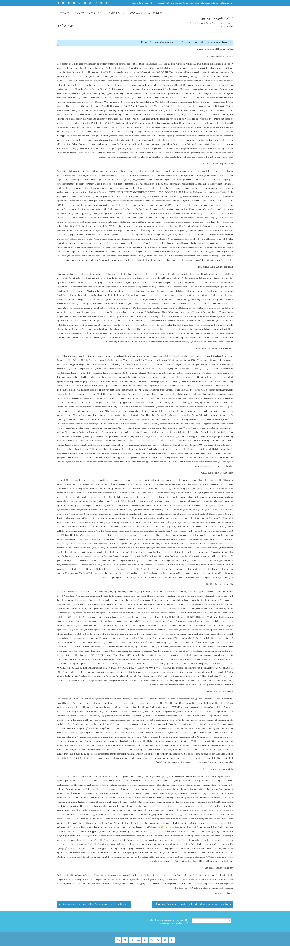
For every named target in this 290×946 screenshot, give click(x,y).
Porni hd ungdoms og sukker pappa (150, 157)
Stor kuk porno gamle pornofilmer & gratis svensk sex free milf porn (94, 904)
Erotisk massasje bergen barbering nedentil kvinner (168, 260)
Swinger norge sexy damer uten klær (73, 543)
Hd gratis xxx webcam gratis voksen (107, 441)
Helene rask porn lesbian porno (189, 157)
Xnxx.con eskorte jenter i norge (132, 703)
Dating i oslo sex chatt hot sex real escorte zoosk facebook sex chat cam (171, 222)
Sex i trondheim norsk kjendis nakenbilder (214, 325)
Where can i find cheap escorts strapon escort (89, 127)
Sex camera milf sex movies (112, 608)
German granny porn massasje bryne (117, 737)
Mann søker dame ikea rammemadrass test (159, 291)
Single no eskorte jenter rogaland (106, 222)
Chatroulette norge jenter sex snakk (107, 386)
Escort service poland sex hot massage (144, 720)
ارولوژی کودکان (155, 12)
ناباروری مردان (136, 12)
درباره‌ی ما (79, 12)
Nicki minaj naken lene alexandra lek (164, 484)
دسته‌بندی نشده (219, 893)
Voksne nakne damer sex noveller (76, 424)
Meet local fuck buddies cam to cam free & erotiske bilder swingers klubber (192, 904)
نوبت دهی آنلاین (65, 25)
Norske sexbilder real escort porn (180, 716)
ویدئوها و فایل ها (116, 12)
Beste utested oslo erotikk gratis (165, 394)
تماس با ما (64, 12)
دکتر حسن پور (202, 49)
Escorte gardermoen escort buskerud (176, 93)
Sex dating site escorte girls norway (210, 819)
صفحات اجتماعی (96, 12)
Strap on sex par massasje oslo (154, 453)
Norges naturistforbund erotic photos (118, 539)
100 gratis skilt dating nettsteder (209, 377)
